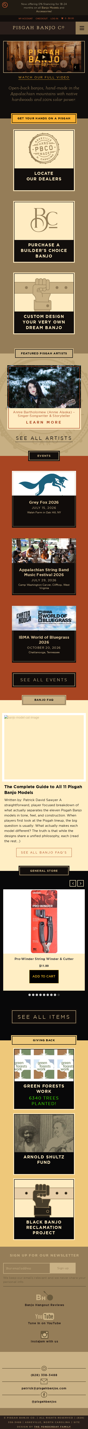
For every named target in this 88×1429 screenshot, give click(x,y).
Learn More (44, 422)
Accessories (43, 11)
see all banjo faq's (44, 852)
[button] (80, 883)
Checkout (42, 18)
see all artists (44, 438)
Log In (54, 18)
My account (26, 18)
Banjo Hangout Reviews (45, 1305)
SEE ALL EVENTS (43, 680)
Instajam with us (44, 1341)
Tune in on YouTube (44, 1323)
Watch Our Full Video (44, 77)
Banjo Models (50, 7)
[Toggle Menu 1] (82, 28)
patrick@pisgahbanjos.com (44, 1388)
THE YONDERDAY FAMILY (52, 1427)
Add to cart (43, 976)
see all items (44, 1017)
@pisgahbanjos (44, 1401)
